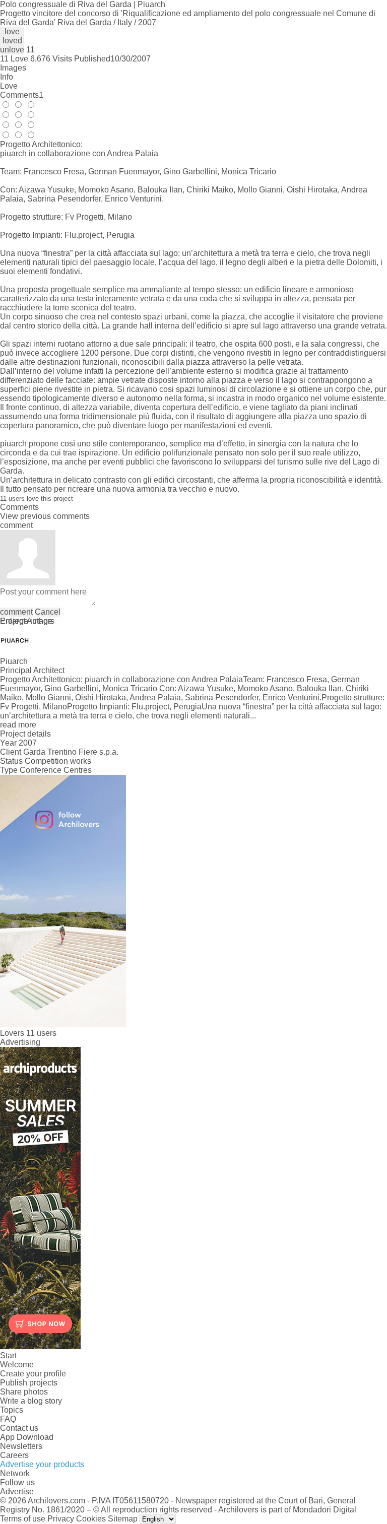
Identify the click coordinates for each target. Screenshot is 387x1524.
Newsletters (21, 1446)
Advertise (17, 1491)
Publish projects (28, 1382)
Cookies (91, 1518)
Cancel (47, 612)
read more (18, 724)
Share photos (24, 1391)
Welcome (17, 1364)
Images (13, 67)
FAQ (8, 1419)
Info (6, 77)
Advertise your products (42, 1464)
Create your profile (33, 1373)
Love (9, 86)
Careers (14, 1455)
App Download (26, 1437)
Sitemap (123, 1518)
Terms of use (22, 1518)
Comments (21, 95)
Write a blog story (31, 1401)
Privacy (60, 1518)
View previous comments (45, 516)
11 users (41, 1033)
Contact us (19, 1428)
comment (16, 612)
